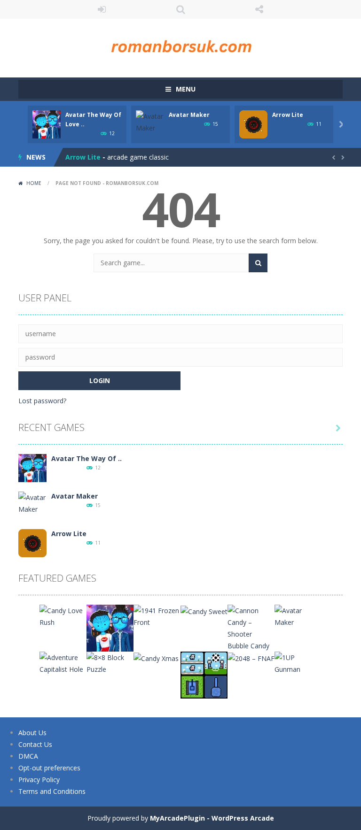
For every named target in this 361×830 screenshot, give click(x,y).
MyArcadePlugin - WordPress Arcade (212, 818)
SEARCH (180, 9)
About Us (32, 732)
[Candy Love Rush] (62, 615)
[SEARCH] (258, 263)
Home (34, 183)
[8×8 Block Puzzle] (109, 662)
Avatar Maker (189, 115)
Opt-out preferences (49, 767)
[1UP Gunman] (298, 662)
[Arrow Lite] (32, 542)
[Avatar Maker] (32, 502)
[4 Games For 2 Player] (204, 674)
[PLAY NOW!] (46, 123)
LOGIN (102, 9)
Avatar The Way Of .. (86, 458)
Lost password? (42, 400)
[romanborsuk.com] (180, 43)
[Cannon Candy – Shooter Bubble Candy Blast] (251, 633)
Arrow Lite (287, 115)
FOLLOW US (259, 9)
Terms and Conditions (52, 791)
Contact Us (35, 744)
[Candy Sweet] (204, 610)
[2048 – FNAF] (251, 657)
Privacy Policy (39, 779)
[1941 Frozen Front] (156, 615)
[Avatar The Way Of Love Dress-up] (32, 467)
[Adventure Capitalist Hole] (62, 662)
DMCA (28, 756)
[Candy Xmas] (156, 657)
